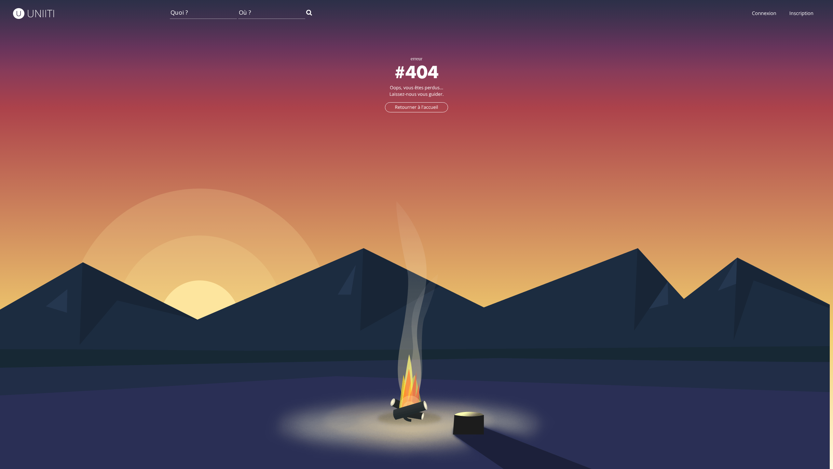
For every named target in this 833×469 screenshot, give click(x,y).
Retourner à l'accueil (416, 107)
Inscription (801, 13)
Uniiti (41, 14)
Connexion (764, 13)
